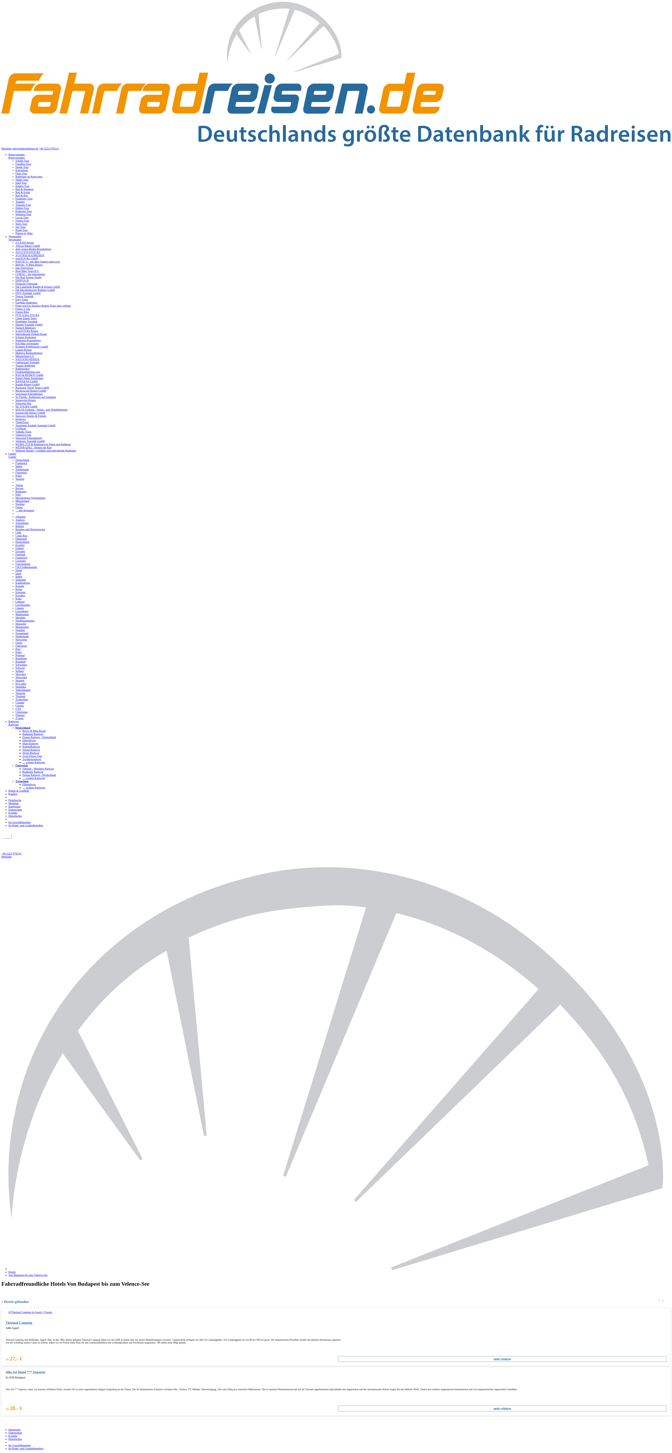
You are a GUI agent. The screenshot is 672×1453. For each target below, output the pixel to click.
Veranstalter (14, 236)
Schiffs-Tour (22, 160)
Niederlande (22, 469)
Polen (18, 475)
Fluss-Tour (21, 173)
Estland (19, 548)
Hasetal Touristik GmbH (29, 324)
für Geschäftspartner (19, 822)
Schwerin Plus (23, 403)
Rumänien (21, 658)
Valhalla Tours (23, 431)
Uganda (19, 702)
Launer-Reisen (23, 349)
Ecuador (20, 545)
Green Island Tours (26, 318)
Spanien (19, 479)
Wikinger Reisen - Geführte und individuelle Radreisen (45, 450)
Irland (18, 570)
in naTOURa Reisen (26, 330)
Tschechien (21, 699)
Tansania (20, 693)
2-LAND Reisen (24, 242)
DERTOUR (22, 280)
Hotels (12, 1272)
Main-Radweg (30, 743)
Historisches (15, 816)
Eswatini (20, 551)
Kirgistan (20, 592)
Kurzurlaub (21, 170)
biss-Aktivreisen (24, 267)
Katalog (12, 793)
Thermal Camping (19, 1323)
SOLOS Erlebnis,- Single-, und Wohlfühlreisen (41, 409)
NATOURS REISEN (27, 359)
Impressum (14, 806)
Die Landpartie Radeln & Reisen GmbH (37, 286)
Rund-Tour (21, 230)
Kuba (18, 598)
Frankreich (21, 463)
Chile (18, 532)
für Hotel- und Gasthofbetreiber (25, 825)
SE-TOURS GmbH (26, 406)
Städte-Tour (21, 179)
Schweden (21, 664)
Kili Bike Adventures (27, 343)
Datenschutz (15, 809)
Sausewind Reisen (25, 400)
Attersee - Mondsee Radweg (38, 768)
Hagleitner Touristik (26, 321)
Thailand (20, 696)
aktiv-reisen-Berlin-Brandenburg (33, 249)
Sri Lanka (20, 683)
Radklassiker (22, 368)
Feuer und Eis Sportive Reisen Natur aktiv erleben (43, 305)
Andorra (20, 519)
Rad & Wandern (24, 189)
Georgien (20, 560)
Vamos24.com (23, 434)
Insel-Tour (21, 182)
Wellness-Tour (23, 214)
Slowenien (21, 677)
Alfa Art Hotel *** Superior (26, 1372)
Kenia (18, 589)
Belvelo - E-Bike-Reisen (29, 264)
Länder (12, 453)
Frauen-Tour (22, 220)
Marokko (20, 617)
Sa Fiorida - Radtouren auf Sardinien (35, 397)
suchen (6, 836)
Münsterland (22, 501)
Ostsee (19, 507)
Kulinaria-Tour (23, 211)
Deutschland (22, 460)
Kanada (19, 586)
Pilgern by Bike (24, 233)
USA (18, 708)
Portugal (20, 655)
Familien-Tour (23, 164)
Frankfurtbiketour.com (27, 371)
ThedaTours (22, 422)
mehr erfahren (502, 1358)
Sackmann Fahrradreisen (29, 393)
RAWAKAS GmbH (26, 381)
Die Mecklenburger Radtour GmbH (35, 290)
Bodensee (20, 491)
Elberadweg (29, 740)
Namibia (20, 630)
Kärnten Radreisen (25, 337)
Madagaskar (22, 614)
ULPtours (20, 428)
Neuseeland (21, 633)
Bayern (19, 488)
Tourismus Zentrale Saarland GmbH (35, 425)
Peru (17, 649)
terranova (20, 419)
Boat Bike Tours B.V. (27, 271)
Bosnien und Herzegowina (30, 529)
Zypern (19, 718)
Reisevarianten (16, 154)
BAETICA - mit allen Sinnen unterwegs (37, 261)
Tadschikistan (22, 690)
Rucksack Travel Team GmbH (32, 387)
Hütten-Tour (22, 208)
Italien (18, 466)
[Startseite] (339, 1268)
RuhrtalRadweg (31, 746)
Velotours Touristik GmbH (30, 441)
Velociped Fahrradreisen (28, 438)
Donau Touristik (24, 296)
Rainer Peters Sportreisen (29, 378)
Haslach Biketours (25, 327)
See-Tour (20, 227)
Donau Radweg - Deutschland (39, 737)
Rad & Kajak (22, 192)
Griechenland (22, 564)
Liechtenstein (22, 604)
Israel (18, 573)
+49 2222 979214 (49, 148)
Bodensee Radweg (32, 734)
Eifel (18, 494)
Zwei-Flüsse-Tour (32, 756)
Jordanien (20, 579)
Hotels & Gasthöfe (18, 790)
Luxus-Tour (22, 217)
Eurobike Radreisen (26, 302)
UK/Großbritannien (26, 567)
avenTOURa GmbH (26, 258)
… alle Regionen (24, 510)
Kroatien (20, 595)
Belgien (19, 526)
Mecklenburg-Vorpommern (30, 497)
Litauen (19, 608)
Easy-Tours (21, 299)
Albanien (20, 516)
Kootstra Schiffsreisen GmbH (31, 346)
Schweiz (20, 667)
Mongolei (20, 623)
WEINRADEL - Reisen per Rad (33, 447)
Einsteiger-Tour (24, 198)
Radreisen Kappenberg (28, 340)
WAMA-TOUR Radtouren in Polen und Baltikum (43, 444)
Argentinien (22, 523)
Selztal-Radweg (31, 749)
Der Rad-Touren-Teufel (28, 277)
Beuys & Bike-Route (34, 730)
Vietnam (20, 715)
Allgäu (19, 485)
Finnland (20, 554)
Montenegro (22, 627)
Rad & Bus (21, 195)
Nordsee (20, 504)
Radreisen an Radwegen (28, 176)
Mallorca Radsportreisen (28, 353)
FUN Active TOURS (27, 315)
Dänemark (21, 538)
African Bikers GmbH (27, 245)
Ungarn (19, 705)
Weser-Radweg (30, 753)
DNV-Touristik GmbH (28, 293)
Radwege (13, 721)
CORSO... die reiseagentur (30, 274)
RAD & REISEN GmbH (29, 375)
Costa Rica (21, 535)
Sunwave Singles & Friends (30, 416)
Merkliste (6, 148)
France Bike (22, 312)
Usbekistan (21, 712)
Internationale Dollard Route (31, 334)
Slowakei (20, 674)
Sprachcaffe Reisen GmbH (30, 412)
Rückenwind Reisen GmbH (30, 390)
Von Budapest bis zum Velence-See (28, 1275)
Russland (20, 661)
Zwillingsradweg (31, 759)
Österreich (21, 472)
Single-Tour (22, 167)
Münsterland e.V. (24, 356)
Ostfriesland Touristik (27, 362)
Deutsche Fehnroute (26, 283)
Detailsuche (14, 800)
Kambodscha (22, 582)
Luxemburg (21, 611)
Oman (18, 642)
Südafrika (20, 686)
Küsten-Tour (22, 186)
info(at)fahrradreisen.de (25, 148)
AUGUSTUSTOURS (27, 252)
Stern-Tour (21, 223)
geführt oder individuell (16, 840)
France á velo (22, 308)
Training (20, 201)
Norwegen (21, 639)
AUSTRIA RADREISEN (29, 255)
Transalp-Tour (23, 204)
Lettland (19, 601)
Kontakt (12, 812)
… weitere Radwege (33, 762)
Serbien (19, 671)
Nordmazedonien (24, 620)
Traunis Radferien (25, 365)
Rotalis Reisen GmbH (27, 384)
